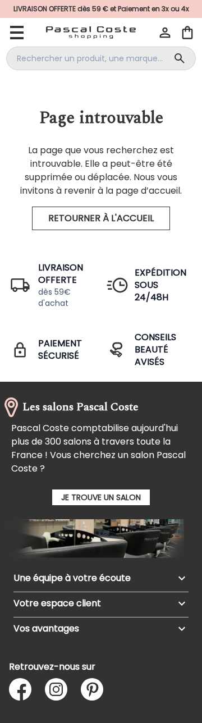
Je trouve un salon (101, 497)
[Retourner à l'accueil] (91, 32)
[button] (165, 32)
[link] (101, 9)
